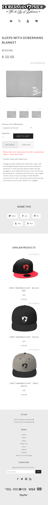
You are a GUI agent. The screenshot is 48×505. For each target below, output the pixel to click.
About (24, 449)
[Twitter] (22, 479)
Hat (24, 295)
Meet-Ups (24, 444)
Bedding (7, 50)
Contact (24, 452)
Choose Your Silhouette (12, 124)
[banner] (24, 9)
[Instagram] (26, 479)
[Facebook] (17, 479)
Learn (24, 446)
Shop (24, 438)
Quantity (6, 133)
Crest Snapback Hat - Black (24, 337)
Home (24, 435)
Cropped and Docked (10, 128)
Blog (24, 441)
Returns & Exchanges (24, 455)
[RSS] (30, 479)
